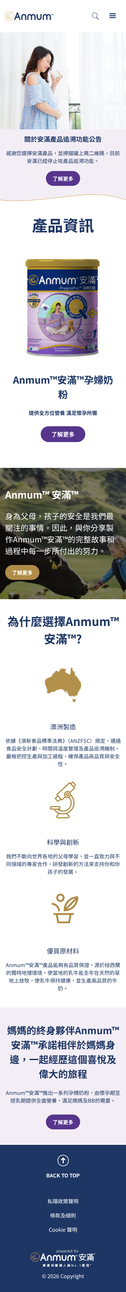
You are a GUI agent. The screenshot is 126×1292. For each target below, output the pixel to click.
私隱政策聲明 (63, 1201)
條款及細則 (63, 1215)
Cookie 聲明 (63, 1229)
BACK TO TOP (63, 1175)
